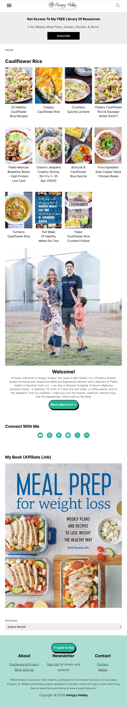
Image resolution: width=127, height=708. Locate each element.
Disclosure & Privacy (24, 664)
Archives (11, 620)
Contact (103, 664)
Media (102, 670)
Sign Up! (53, 664)
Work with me (24, 670)
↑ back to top (63, 647)
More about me (62, 404)
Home (9, 50)
